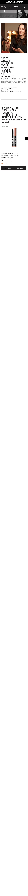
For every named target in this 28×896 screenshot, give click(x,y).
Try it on (8, 168)
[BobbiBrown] (14, 7)
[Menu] (2, 6)
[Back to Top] (25, 893)
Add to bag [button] (20, 168)
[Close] (26, 1)
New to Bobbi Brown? (14, 1)
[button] (2, 7)
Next (26, 138)
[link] (25, 7)
